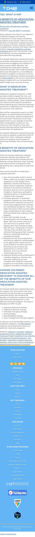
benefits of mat (21, 336)
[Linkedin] (23, 363)
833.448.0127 (8, 78)
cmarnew (26, 31)
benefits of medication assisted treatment (17, 337)
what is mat (12, 342)
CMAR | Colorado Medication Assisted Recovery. (19, 526)
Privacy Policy (17, 528)
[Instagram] (15, 363)
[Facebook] (11, 363)
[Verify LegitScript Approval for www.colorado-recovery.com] (17, 518)
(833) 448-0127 (26, 2)
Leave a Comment (22, 344)
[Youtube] (19, 363)
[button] (31, 8)
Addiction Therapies (16, 332)
